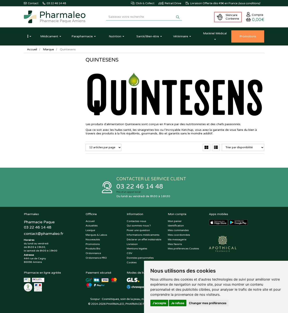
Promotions (93, 244)
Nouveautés (93, 239)
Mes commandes (178, 230)
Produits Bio (93, 248)
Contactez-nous (136, 221)
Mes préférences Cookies (183, 248)
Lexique (90, 230)
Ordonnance (93, 253)
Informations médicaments (143, 234)
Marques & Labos (96, 234)
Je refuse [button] (177, 303)
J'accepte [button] (159, 303)
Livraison (132, 244)
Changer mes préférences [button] (207, 303)
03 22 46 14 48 (139, 186)
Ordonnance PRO (96, 257)
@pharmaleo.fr (43, 233)
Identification (176, 225)
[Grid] (206, 147)
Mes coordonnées (179, 234)
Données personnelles (140, 257)
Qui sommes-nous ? (139, 225)
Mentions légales (137, 248)
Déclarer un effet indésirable (144, 239)
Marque (48, 49)
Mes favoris (175, 244)
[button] (29, 36)
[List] (216, 147)
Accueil (32, 49)
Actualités (92, 225)
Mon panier (175, 221)
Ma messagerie (177, 239)
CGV (129, 253)
